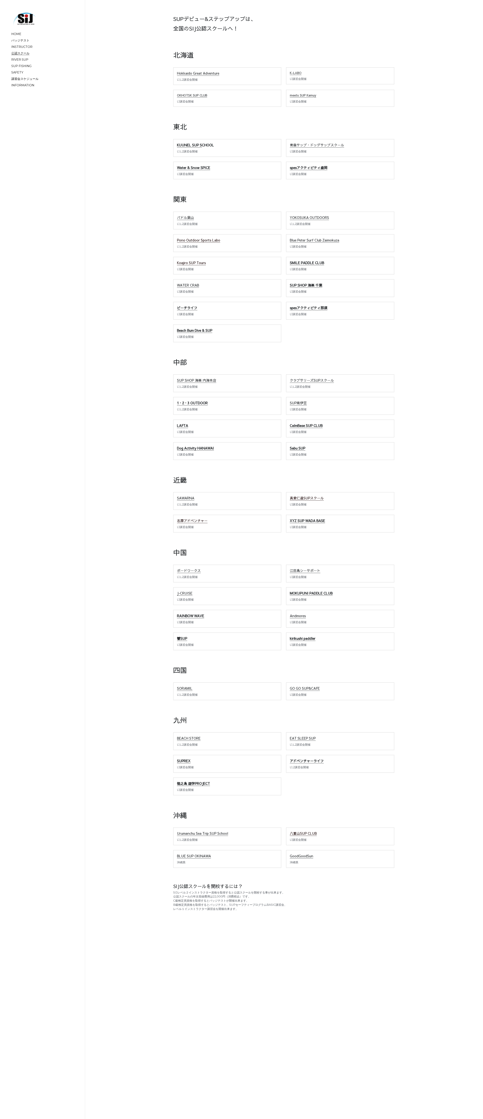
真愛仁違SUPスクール (307, 498)
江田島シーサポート (305, 570)
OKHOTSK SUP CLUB (192, 95)
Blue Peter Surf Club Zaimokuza (314, 240)
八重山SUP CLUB (303, 833)
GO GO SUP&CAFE (305, 688)
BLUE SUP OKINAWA (194, 856)
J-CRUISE (184, 593)
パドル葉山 (185, 217)
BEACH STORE (189, 738)
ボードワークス (189, 570)
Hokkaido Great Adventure (198, 73)
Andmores (298, 615)
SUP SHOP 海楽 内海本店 (196, 380)
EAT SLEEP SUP (303, 738)
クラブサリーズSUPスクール (312, 380)
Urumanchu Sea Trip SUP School (202, 833)
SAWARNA (185, 498)
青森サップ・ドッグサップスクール (317, 145)
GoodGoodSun (301, 856)
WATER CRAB (188, 285)
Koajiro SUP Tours (191, 262)
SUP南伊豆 (298, 403)
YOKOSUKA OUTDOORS (309, 217)
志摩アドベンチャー (192, 520)
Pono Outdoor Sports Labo (198, 240)
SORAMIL (184, 688)
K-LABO (295, 73)
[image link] (24, 18)
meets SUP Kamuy (303, 95)
